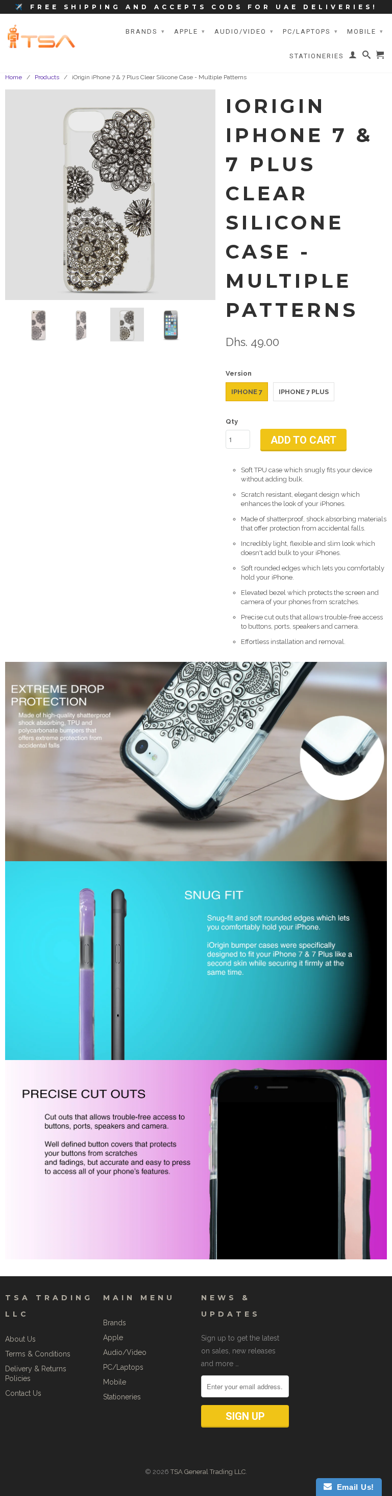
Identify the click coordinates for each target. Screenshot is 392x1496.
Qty (232, 421)
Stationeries (316, 56)
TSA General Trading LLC (208, 1472)
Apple (190, 31)
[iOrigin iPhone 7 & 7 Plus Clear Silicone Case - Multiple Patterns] (110, 194)
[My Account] (353, 57)
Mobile (365, 31)
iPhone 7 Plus (304, 392)
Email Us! (353, 1487)
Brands (145, 31)
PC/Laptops (310, 31)
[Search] (367, 57)
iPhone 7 (246, 392)
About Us (20, 1339)
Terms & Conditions (37, 1354)
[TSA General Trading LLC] (43, 36)
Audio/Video (244, 31)
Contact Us (23, 1393)
